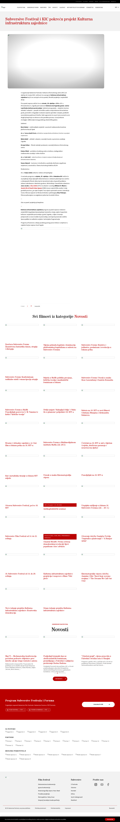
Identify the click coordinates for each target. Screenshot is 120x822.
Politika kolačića (55, 808)
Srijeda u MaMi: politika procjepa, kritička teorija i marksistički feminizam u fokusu (57, 380)
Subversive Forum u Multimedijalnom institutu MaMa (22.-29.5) (59, 443)
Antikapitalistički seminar (54, 509)
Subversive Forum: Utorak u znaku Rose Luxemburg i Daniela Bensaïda (97, 379)
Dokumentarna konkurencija (46, 784)
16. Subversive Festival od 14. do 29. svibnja (20, 575)
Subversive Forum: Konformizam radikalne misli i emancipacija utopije (21, 378)
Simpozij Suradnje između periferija (49, 800)
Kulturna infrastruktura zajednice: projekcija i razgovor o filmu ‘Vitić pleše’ (58, 576)
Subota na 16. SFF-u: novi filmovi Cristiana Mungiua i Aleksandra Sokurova (95, 413)
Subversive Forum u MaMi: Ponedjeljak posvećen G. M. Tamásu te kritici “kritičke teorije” (21, 412)
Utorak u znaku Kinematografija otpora (57, 476)
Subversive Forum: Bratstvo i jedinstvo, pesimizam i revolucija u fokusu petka (96, 347)
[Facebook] (108, 785)
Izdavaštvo (89, 7)
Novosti (55, 7)
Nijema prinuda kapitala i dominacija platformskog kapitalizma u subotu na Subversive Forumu (59, 347)
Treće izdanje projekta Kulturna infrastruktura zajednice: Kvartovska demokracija (21, 610)
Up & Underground (104, 1)
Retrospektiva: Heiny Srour (46, 797)
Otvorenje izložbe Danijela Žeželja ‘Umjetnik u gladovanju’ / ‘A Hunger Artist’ (96, 538)
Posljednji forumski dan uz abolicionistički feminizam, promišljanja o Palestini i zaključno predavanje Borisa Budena (58, 660)
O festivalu (79, 1)
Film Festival (21, 7)
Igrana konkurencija (44, 787)
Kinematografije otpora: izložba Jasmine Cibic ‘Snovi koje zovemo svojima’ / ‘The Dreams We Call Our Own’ (96, 577)
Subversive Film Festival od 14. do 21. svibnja (21, 537)
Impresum (68, 808)
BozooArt (112, 808)
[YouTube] (102, 785)
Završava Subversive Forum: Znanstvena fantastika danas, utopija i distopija (21, 347)
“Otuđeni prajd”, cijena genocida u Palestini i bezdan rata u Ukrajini (96, 657)
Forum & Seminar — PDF (39, 710)
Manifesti (113, 1)
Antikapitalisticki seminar (75, 7)
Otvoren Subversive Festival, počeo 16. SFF (21, 506)
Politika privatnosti (40, 808)
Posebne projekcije (44, 794)
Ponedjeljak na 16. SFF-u (92, 475)
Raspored (43, 7)
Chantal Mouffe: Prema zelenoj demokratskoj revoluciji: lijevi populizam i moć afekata (56, 544)
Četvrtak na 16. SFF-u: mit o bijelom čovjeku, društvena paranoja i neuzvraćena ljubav (96, 445)
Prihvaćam (110, 819)
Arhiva (96, 1)
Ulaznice (85, 1)
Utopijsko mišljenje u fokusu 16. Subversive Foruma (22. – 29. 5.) (95, 506)
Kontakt (91, 1)
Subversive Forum (32, 7)
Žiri (49, 7)
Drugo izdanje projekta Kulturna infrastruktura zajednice (57, 609)
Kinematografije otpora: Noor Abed (49, 791)
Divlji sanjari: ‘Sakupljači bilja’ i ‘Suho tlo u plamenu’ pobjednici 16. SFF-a (59, 411)
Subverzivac (99, 7)
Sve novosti (58, 679)
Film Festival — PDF (16, 710)
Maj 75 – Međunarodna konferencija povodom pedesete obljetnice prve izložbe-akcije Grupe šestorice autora (21, 658)
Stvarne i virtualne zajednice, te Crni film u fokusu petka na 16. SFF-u (21, 444)
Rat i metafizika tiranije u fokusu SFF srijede (21, 477)
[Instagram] (96, 785)
